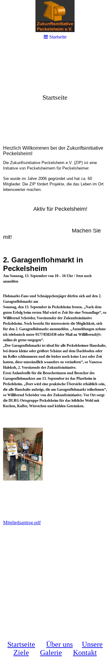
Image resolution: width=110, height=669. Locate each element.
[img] (55, 93)
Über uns (59, 644)
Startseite (21, 644)
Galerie (51, 652)
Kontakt (85, 652)
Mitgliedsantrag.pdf (22, 522)
